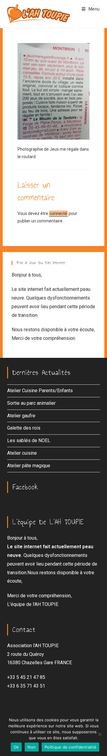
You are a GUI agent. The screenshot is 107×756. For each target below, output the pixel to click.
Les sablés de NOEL (28, 440)
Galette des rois (23, 428)
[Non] (100, 734)
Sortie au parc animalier (31, 403)
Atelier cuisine (22, 453)
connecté (58, 213)
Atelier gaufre (21, 416)
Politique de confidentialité (70, 747)
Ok (16, 747)
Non (32, 747)
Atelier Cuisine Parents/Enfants (40, 390)
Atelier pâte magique (28, 465)
